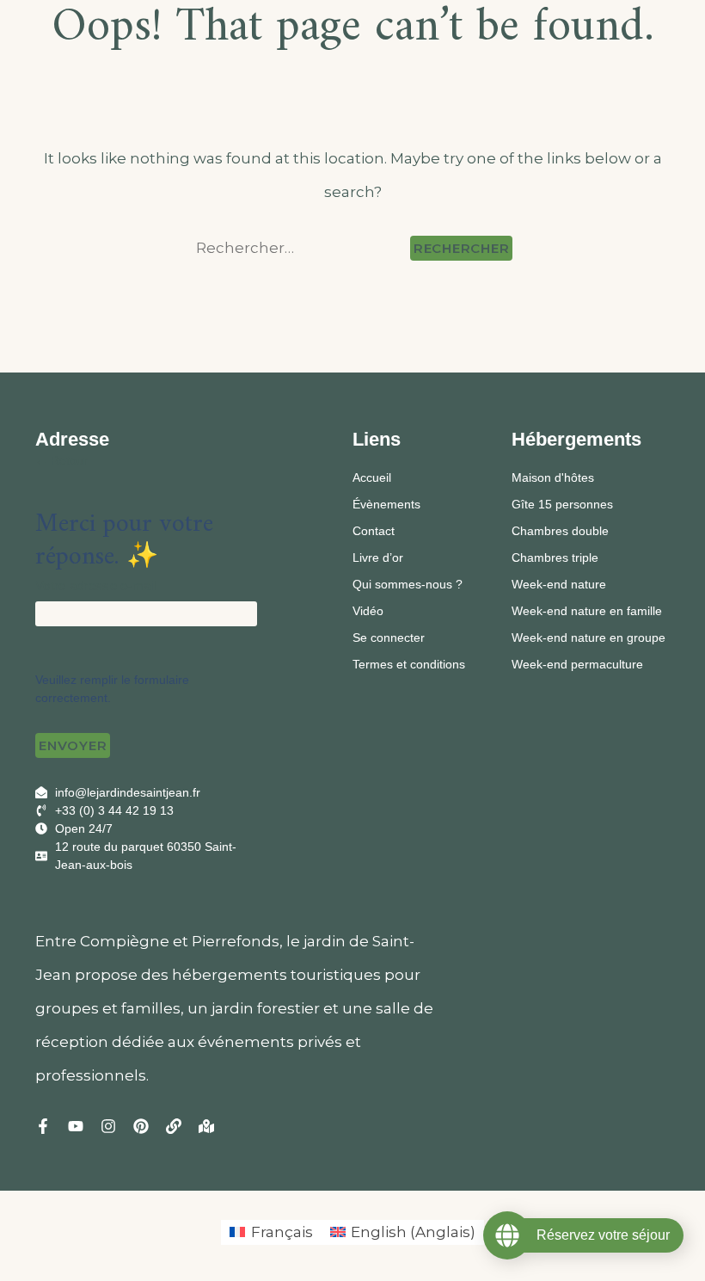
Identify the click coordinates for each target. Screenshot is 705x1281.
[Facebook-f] (43, 1126)
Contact (373, 531)
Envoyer (73, 745)
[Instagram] (108, 1126)
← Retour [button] (61, 460)
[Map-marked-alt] (206, 1126)
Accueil (371, 477)
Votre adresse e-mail (95, 585)
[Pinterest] (141, 1126)
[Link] (173, 1126)
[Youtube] (75, 1126)
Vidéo (367, 611)
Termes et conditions (408, 664)
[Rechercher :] (300, 248)
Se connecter (388, 637)
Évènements (386, 504)
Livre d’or (377, 557)
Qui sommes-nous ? (407, 584)
